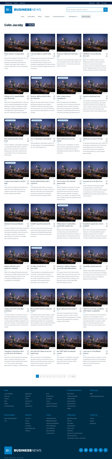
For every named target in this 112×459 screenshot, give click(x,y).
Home (22, 16)
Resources (7, 396)
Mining (39, 16)
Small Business (50, 396)
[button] (28, 54)
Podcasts (27, 430)
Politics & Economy (9, 406)
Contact (92, 418)
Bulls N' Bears (70, 393)
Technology (49, 398)
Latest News (31, 16)
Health (27, 398)
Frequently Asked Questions (97, 396)
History (27, 420)
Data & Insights (86, 16)
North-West (70, 423)
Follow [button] (31, 24)
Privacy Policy (12, 457)
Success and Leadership (52, 423)
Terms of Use (20, 457)
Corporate (28, 418)
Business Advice (71, 401)
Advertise (22, 3)
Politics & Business (51, 425)
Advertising (93, 423)
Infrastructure (28, 401)
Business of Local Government (74, 433)
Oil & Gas (27, 403)
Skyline (69, 408)
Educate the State (72, 435)
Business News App (30, 428)
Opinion (6, 403)
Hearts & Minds (71, 398)
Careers (92, 421)
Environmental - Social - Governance (76, 438)
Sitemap (6, 457)
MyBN (98, 3)
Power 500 (70, 430)
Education (27, 396)
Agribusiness (28, 393)
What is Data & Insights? (10, 418)
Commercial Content (58, 16)
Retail (47, 393)
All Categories (72, 16)
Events (16, 3)
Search (105, 9)
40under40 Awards (51, 418)
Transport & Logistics (51, 403)
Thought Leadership (72, 396)
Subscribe (91, 3)
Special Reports (36, 77)
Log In (105, 3)
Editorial (27, 423)
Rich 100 (69, 420)
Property (47, 16)
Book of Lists (70, 428)
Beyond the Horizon (72, 418)
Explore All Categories (51, 406)
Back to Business (50, 430)
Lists (5, 420)
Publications (8, 3)
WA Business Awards (51, 420)
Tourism (48, 401)
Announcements (71, 403)
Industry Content (71, 406)
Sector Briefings (50, 428)
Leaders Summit (50, 433)
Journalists (28, 425)
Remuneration (28, 406)
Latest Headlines (8, 393)
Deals (5, 401)
